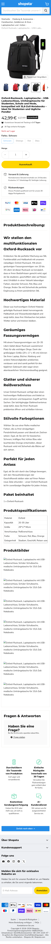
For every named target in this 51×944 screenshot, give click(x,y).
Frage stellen (19, 737)
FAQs (37, 922)
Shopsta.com (39, 937)
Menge (4, 148)
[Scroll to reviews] (25, 115)
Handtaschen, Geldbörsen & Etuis (16, 22)
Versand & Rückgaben (28, 919)
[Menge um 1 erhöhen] (26, 154)
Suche (13, 919)
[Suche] (46, 10)
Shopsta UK (29, 937)
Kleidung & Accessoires (22, 19)
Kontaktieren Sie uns (25, 925)
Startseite (5, 19)
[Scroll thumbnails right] (47, 87)
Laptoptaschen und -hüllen (13, 25)
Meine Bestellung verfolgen (20, 922)
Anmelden (41, 890)
